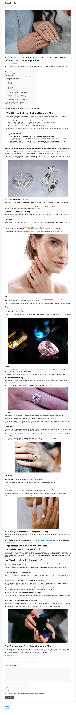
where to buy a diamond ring (12, 224)
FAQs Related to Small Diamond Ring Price (15, 93)
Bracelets (56, 3)
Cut (11, 82)
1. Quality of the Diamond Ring (14, 79)
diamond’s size (22, 231)
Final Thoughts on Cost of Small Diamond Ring (16, 103)
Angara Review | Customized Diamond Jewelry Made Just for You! (19, 656)
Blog (68, 3)
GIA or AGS (38, 540)
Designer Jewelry (47, 3)
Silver (11, 91)
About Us (7, 706)
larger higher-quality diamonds (51, 157)
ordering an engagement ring (22, 206)
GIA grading (29, 128)
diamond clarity (20, 216)
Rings (34, 3)
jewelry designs (18, 490)
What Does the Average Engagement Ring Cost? (18, 99)
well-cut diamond (48, 299)
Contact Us (7, 708)
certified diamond (45, 540)
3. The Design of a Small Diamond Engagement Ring (19, 92)
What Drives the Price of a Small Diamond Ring (16, 73)
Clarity (11, 84)
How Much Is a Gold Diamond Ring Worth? (16, 95)
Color (11, 83)
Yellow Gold (12, 88)
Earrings (39, 3)
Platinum (11, 87)
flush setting (59, 587)
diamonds (52, 310)
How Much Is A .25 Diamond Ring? (15, 98)
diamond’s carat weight (28, 227)
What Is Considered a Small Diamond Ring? (17, 100)
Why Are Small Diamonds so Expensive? (16, 102)
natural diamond (43, 563)
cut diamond (12, 303)
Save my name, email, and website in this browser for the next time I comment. (25, 693)
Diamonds (29, 3)
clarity (18, 128)
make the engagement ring (23, 433)
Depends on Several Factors (13, 78)
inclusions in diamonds (25, 374)
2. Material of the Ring (13, 86)
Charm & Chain (10, 3)
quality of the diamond (45, 214)
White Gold (12, 89)
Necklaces (62, 3)
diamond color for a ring (16, 310)
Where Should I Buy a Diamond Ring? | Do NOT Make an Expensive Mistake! (21, 658)
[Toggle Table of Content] (33, 72)
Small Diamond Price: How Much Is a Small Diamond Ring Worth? (20, 76)
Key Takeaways (9, 75)
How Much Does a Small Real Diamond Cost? (17, 96)
